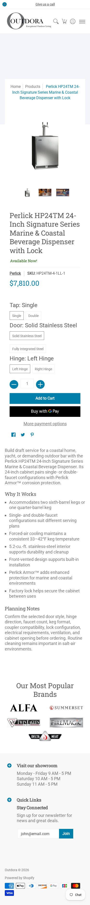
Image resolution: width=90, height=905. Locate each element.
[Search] (56, 21)
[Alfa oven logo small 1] (24, 707)
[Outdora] (28, 21)
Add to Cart (45, 398)
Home (16, 86)
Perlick (15, 273)
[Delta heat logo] (45, 736)
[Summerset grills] (66, 708)
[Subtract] (14, 384)
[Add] (40, 384)
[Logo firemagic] (66, 722)
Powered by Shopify (19, 878)
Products (32, 86)
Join (66, 833)
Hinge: (32, 358)
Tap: (23, 305)
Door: (43, 325)
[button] (64, 21)
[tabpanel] (45, 551)
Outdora (11, 870)
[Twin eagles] (24, 722)
